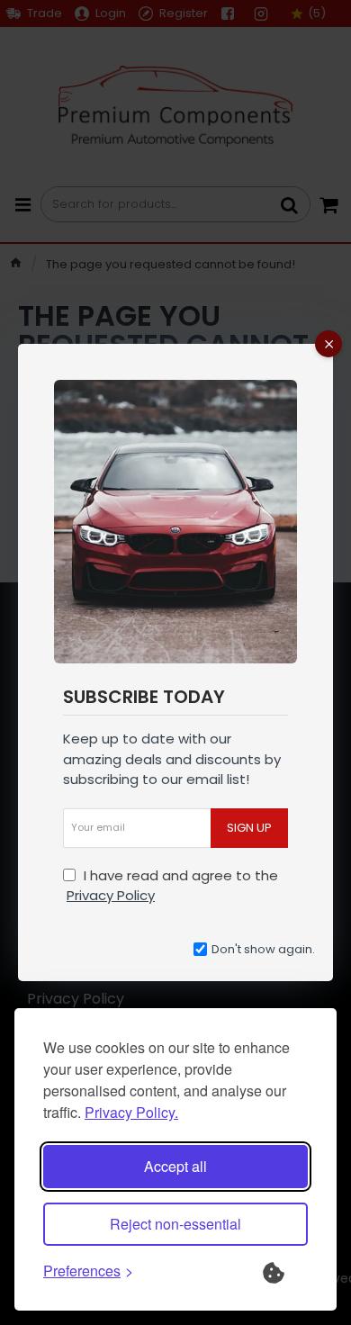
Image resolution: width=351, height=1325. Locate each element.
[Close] (328, 343)
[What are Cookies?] (285, 1271)
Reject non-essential (175, 1223)
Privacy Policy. (131, 1112)
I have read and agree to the (172, 886)
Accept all (175, 1166)
